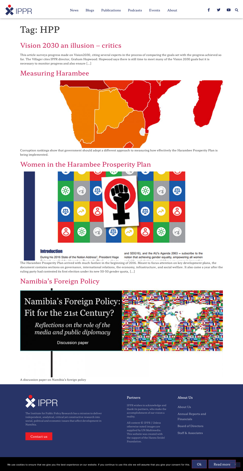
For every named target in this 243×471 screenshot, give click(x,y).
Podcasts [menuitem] (135, 10)
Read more (222, 464)
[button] (236, 10)
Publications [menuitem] (111, 10)
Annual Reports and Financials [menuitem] (192, 416)
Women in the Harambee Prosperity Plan (85, 163)
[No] (235, 464)
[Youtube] (229, 10)
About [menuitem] (172, 10)
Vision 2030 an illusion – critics (70, 45)
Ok (199, 464)
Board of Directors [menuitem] (190, 426)
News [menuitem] (74, 10)
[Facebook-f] (209, 10)
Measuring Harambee (54, 72)
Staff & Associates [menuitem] (190, 433)
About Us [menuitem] (184, 407)
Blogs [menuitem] (90, 10)
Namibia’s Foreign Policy (59, 280)
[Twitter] (219, 10)
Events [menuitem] (154, 10)
